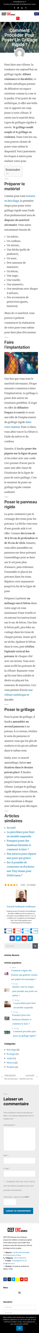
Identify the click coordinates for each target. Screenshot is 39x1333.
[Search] (35, 946)
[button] (19, 1292)
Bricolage (11, 1049)
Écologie (11, 1053)
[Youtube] (24, 938)
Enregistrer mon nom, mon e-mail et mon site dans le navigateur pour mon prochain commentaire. (19, 1185)
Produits (11, 1067)
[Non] (36, 1324)
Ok (19, 1328)
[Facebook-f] (5, 1279)
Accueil (11, 827)
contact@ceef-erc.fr (19, 1261)
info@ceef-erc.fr (9, 1263)
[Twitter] (18, 938)
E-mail (6, 1168)
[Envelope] (26, 1279)
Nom (6, 1155)
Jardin (10, 1058)
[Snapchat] (18, 1279)
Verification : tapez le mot (16, 1197)
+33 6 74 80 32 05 (20, 1258)
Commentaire (9, 1125)
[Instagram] (9, 1279)
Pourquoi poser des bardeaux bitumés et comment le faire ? (19, 845)
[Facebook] (12, 938)
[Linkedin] (30, 938)
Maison (10, 1062)
